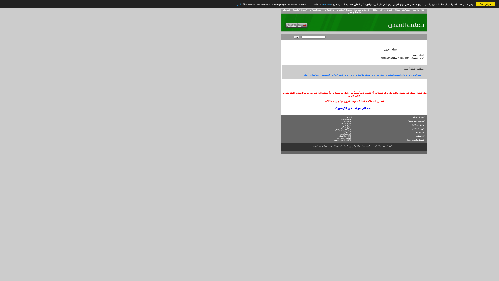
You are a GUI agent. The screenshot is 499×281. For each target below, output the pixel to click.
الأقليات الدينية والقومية (342, 140)
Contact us (353, 148)
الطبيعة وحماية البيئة (344, 138)
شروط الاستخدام (344, 10)
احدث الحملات (316, 10)
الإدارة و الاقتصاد (345, 136)
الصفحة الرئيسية (300, 10)
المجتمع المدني (345, 134)
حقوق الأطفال (346, 128)
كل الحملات (329, 10)
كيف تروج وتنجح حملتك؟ (381, 10)
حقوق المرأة (346, 126)
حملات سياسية (345, 119)
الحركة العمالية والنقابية (342, 130)
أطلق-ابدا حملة (419, 10)
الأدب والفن (347, 132)
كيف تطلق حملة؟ (402, 10)
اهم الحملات (420, 132)
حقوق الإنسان (346, 123)
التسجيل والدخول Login (415, 140)
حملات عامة (346, 121)
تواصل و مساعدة (361, 10)
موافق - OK (485, 4)
